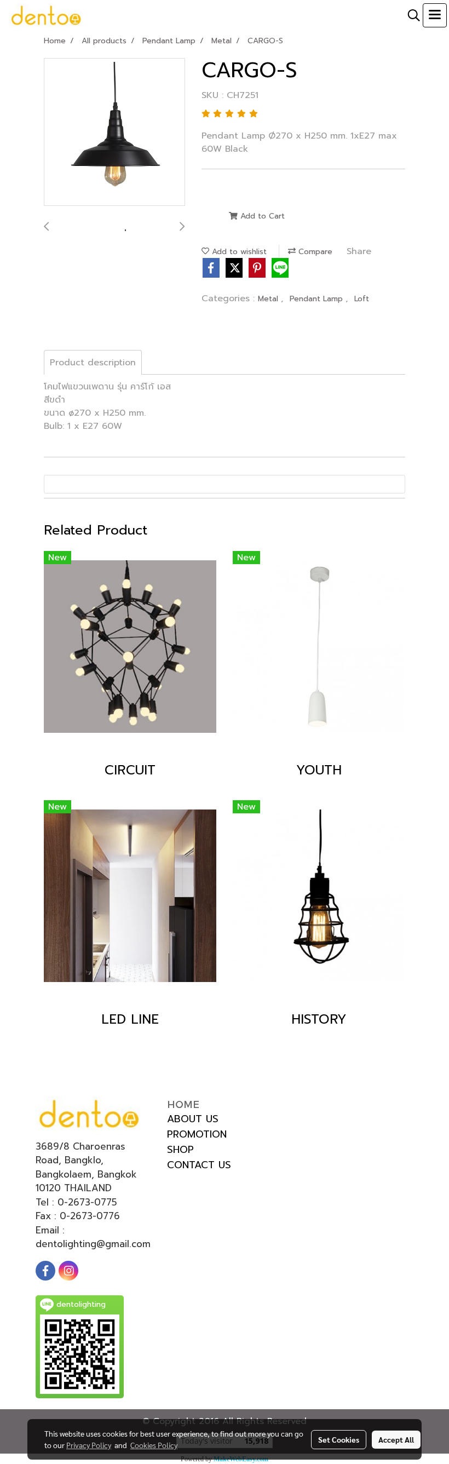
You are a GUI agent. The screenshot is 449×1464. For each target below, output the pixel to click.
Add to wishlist (238, 251)
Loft (361, 299)
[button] (410, 15)
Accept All (396, 1439)
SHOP (180, 1149)
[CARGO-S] (114, 132)
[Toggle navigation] (435, 15)
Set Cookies (338, 1439)
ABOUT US (192, 1119)
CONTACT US (199, 1165)
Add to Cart (261, 216)
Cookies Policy (153, 1445)
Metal (269, 299)
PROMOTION (197, 1134)
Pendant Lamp (318, 299)
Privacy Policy (88, 1445)
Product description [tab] (93, 362)
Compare (314, 251)
